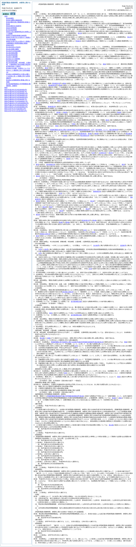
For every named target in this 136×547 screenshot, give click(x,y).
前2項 (38, 176)
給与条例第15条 (76, 301)
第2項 (44, 207)
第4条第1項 (51, 106)
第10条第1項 (84, 135)
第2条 (58, 112)
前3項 (38, 201)
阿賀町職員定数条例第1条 (65, 396)
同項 (73, 124)
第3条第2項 (52, 85)
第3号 (46, 249)
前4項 (38, 214)
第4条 (90, 133)
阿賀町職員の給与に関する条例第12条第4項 (84, 130)
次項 (90, 269)
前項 (46, 68)
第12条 (42, 338)
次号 (39, 249)
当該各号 (123, 245)
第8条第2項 (97, 191)
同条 (125, 342)
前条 (104, 64)
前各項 (78, 41)
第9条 (119, 112)
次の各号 (96, 245)
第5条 (65, 112)
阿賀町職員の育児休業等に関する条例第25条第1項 (77, 342)
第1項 (80, 33)
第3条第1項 (56, 83)
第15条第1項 (50, 164)
